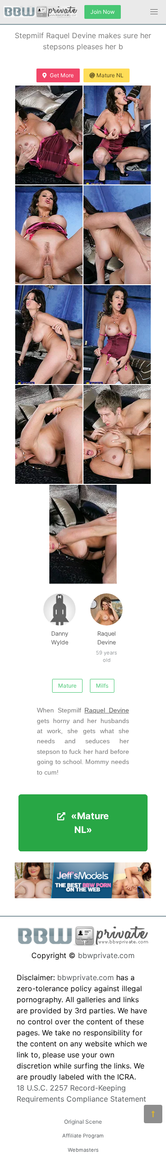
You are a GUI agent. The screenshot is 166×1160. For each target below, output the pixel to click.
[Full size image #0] (49, 135)
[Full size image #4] (49, 334)
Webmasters (83, 1150)
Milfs (102, 685)
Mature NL (110, 75)
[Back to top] (153, 1114)
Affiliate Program (83, 1135)
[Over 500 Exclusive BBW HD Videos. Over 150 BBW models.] (83, 895)
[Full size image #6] (49, 434)
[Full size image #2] (49, 234)
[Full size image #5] (117, 334)
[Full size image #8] (83, 534)
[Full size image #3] (117, 234)
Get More (62, 75)
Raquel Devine (106, 642)
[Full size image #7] (117, 434)
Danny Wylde (59, 638)
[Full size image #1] (117, 135)
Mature (67, 685)
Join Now (102, 11)
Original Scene (83, 1121)
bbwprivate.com (106, 955)
